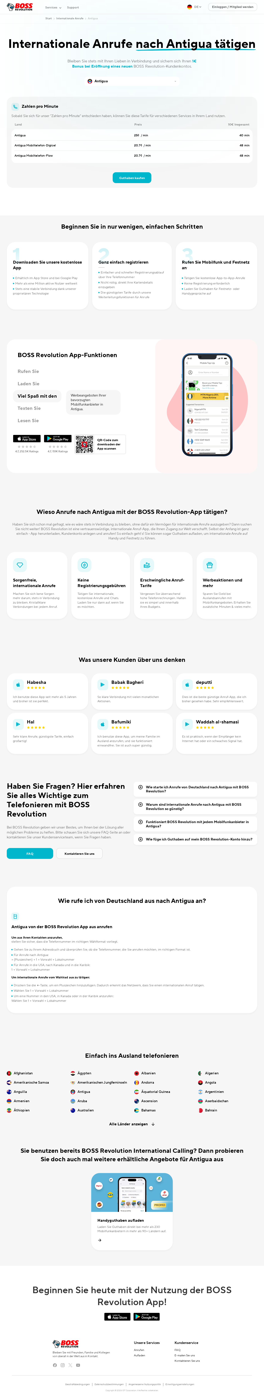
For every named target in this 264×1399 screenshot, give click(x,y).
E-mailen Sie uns (185, 1355)
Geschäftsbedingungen (77, 1384)
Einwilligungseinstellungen (179, 1384)
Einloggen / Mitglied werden (232, 7)
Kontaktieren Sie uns (80, 854)
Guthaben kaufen (132, 178)
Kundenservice (186, 1343)
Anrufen (139, 1350)
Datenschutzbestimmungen (109, 1384)
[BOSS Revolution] (20, 7)
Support (73, 7)
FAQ (29, 854)
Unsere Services (147, 1343)
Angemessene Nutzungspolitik (145, 1384)
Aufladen (139, 1355)
